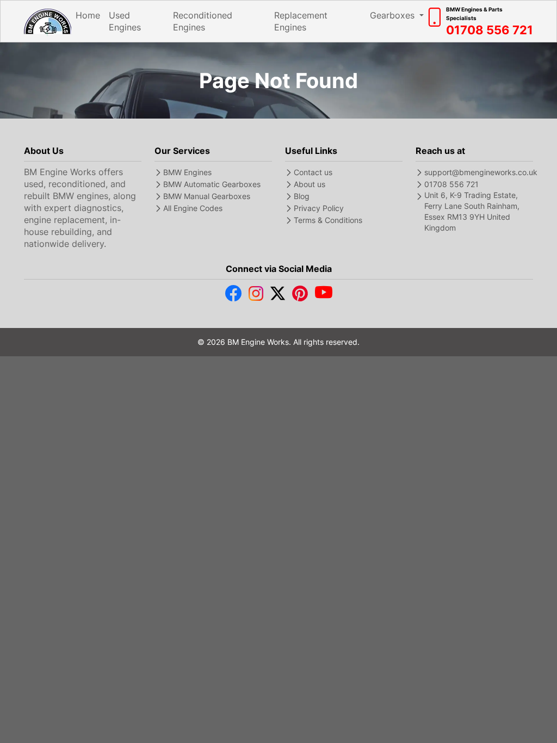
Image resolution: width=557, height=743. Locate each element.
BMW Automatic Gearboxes (212, 184)
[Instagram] (256, 295)
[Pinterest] (300, 295)
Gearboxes (393, 15)
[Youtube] (323, 295)
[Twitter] (277, 295)
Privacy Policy (319, 208)
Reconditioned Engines (202, 21)
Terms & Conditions (328, 220)
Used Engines (125, 21)
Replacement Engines (300, 21)
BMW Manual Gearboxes (206, 196)
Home (88, 15)
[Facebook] (233, 295)
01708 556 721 (451, 184)
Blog (302, 196)
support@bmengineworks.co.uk (480, 172)
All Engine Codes (192, 208)
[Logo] (47, 21)
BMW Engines (187, 172)
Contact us (313, 172)
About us (309, 184)
